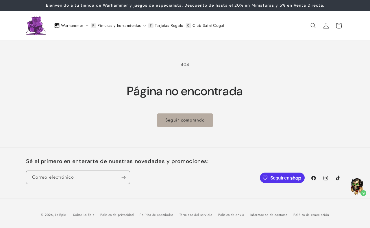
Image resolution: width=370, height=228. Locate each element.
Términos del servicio (196, 214)
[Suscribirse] (123, 177)
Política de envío (231, 214)
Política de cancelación (311, 214)
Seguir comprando (185, 120)
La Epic (60, 214)
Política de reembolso (156, 214)
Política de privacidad (117, 214)
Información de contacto (269, 214)
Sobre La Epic (83, 214)
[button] (313, 25)
